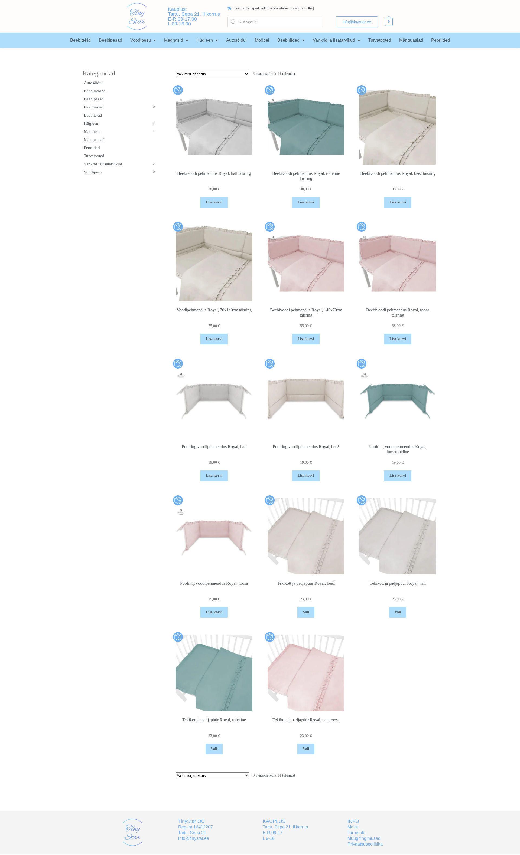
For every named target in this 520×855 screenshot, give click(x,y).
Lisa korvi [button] (214, 202)
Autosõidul (236, 40)
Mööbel (262, 40)
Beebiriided (288, 40)
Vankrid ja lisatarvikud (334, 40)
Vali (306, 612)
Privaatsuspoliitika (365, 844)
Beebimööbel (95, 91)
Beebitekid (80, 40)
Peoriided (440, 40)
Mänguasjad (411, 40)
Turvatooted (379, 40)
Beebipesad (110, 40)
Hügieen (204, 40)
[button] (143, 40)
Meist (352, 827)
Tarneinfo (356, 832)
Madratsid (173, 40)
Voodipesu (140, 40)
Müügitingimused (364, 838)
